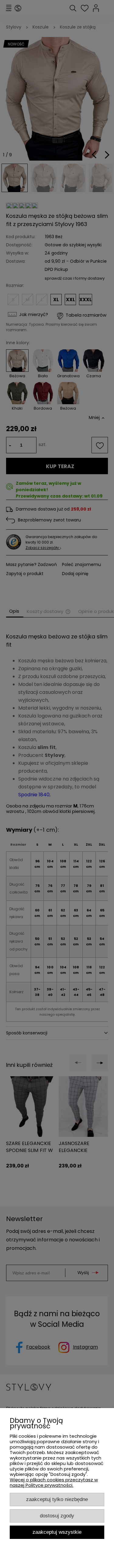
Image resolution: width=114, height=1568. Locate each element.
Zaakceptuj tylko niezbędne (57, 1499)
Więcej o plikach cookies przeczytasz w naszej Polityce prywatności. (54, 1482)
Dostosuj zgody (57, 1516)
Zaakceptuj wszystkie (57, 1532)
